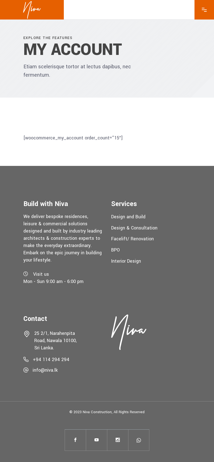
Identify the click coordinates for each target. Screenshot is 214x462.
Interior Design (126, 261)
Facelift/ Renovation (132, 239)
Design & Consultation (134, 227)
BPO (115, 250)
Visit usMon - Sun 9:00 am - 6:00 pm (53, 278)
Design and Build (128, 217)
